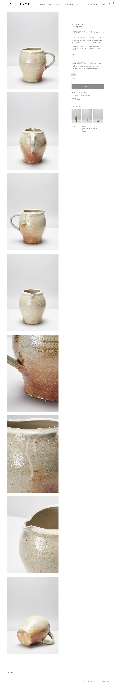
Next (105, 120)
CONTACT (103, 4)
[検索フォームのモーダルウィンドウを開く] (107, 3)
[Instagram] (113, 3)
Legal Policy (85, 681)
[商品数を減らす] (77, 81)
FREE (74, 74)
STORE (51, 4)
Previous (70, 120)
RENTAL (79, 4)
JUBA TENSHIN (77, 24)
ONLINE (58, 4)
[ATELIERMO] (20, 4)
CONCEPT (43, 4)
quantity (74, 78)
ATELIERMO (108, 681)
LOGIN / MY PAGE (90, 4)
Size (72, 72)
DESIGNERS (68, 4)
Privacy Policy (98, 681)
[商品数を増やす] (73, 81)
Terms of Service (91, 681)
